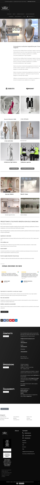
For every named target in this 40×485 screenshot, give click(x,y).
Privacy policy (21, 483)
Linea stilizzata (24, 119)
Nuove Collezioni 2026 (10, 119)
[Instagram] (2, 320)
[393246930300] (23, 438)
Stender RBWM (9, 194)
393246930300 (27, 438)
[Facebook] (4, 320)
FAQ (24, 16)
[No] (38, 482)
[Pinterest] (13, 320)
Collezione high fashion (10, 162)
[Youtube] (10, 320)
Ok (17, 483)
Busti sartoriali (23, 140)
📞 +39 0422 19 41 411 (30, 1)
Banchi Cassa (24, 194)
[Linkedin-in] (16, 320)
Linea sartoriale (8, 141)
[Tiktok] (7, 320)
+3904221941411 (27, 433)
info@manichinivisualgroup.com (28, 338)
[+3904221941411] (23, 433)
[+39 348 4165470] (23, 435)
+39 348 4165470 (28, 435)
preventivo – (32, 16)
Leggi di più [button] (12, 278)
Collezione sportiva (26, 162)
